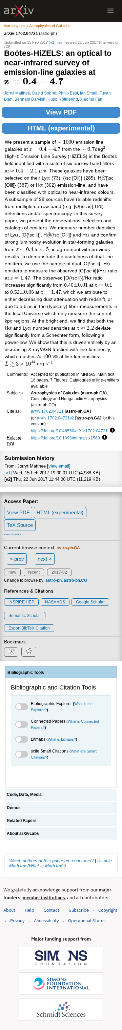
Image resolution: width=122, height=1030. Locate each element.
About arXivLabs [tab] (23, 833)
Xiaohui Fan (91, 99)
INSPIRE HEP (21, 602)
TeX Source (20, 525)
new (12, 572)
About (9, 910)
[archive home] (19, 11)
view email (58, 466)
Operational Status (86, 921)
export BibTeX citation (29, 628)
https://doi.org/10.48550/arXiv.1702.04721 (69, 431)
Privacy (17, 921)
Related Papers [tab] (22, 821)
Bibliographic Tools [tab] (25, 673)
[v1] (8, 472)
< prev (17, 559)
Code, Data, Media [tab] (24, 794)
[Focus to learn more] (111, 431)
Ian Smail (88, 93)
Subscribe (79, 910)
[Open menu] (110, 10)
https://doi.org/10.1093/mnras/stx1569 (65, 438)
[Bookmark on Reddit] (28, 652)
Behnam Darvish (30, 99)
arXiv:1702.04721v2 (55, 418)
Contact (51, 910)
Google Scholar (90, 602)
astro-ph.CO (75, 580)
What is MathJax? (46, 865)
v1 (52, 42)
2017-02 (59, 572)
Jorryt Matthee (17, 93)
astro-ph (53, 580)
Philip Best (68, 93)
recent (34, 572)
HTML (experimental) (61, 128)
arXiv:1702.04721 (47, 411)
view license (12, 534)
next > (45, 559)
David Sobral (44, 93)
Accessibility (46, 921)
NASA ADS (55, 602)
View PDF (61, 112)
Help (29, 910)
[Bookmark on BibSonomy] (11, 652)
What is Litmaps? (62, 739)
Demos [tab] (14, 808)
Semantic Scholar (24, 615)
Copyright (107, 910)
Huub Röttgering (62, 99)
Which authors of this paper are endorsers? (51, 860)
